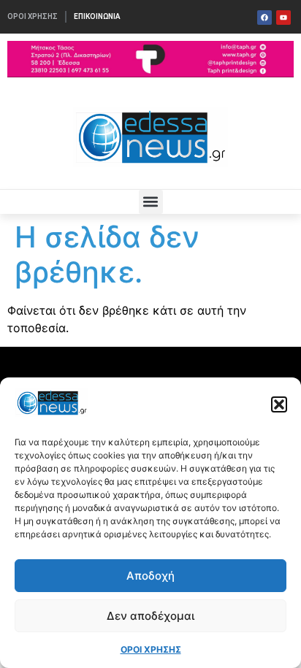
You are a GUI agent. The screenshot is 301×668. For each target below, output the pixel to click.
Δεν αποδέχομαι (150, 616)
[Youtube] (283, 17)
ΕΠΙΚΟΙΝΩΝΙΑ (97, 16)
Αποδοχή (150, 576)
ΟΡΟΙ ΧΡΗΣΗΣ (151, 649)
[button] (279, 404)
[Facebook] (264, 17)
